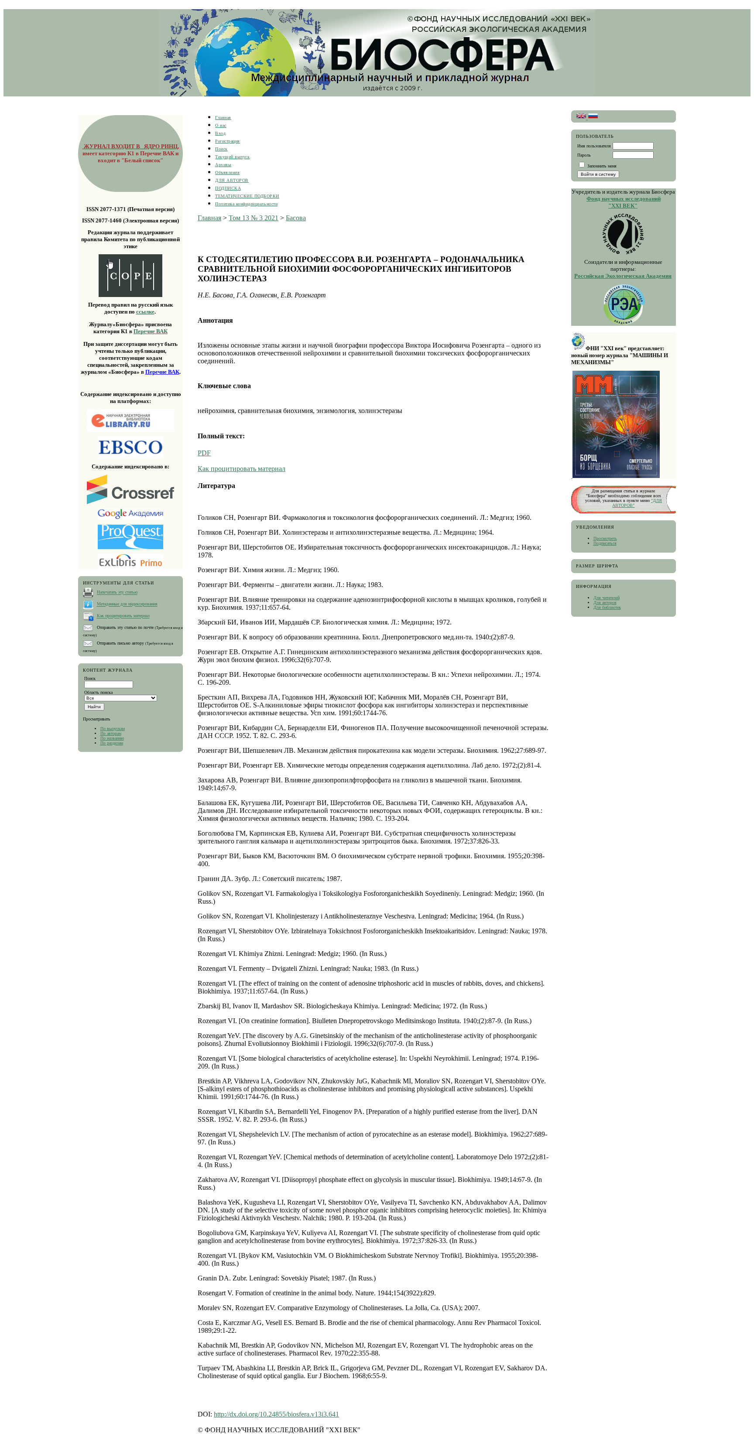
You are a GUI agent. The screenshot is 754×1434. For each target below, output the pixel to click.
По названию (112, 738)
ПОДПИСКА (228, 188)
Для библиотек (607, 607)
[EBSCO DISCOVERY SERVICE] (130, 447)
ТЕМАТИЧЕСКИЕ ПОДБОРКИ (247, 196)
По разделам (111, 743)
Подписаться (605, 543)
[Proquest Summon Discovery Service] (130, 547)
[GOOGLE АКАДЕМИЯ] (130, 518)
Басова (296, 218)
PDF (204, 453)
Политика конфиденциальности (246, 203)
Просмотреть (605, 538)
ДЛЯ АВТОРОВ (232, 180)
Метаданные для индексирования (127, 604)
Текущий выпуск (232, 156)
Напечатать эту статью (117, 592)
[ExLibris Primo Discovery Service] (130, 567)
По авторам (110, 733)
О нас (220, 125)
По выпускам (112, 728)
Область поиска (98, 692)
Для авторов (605, 602)
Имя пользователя (594, 145)
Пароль (584, 155)
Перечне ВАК (151, 331)
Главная (223, 117)
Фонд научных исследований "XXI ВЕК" (623, 202)
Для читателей (606, 597)
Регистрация (227, 141)
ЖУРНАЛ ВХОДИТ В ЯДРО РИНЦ (130, 146)
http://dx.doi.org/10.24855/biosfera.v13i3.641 (276, 1414)
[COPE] (130, 275)
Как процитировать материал (123, 616)
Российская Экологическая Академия (623, 276)
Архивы (223, 164)
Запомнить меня (602, 166)
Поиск (221, 149)
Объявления (227, 172)
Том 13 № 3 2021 (253, 218)
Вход (220, 133)
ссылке (145, 311)
